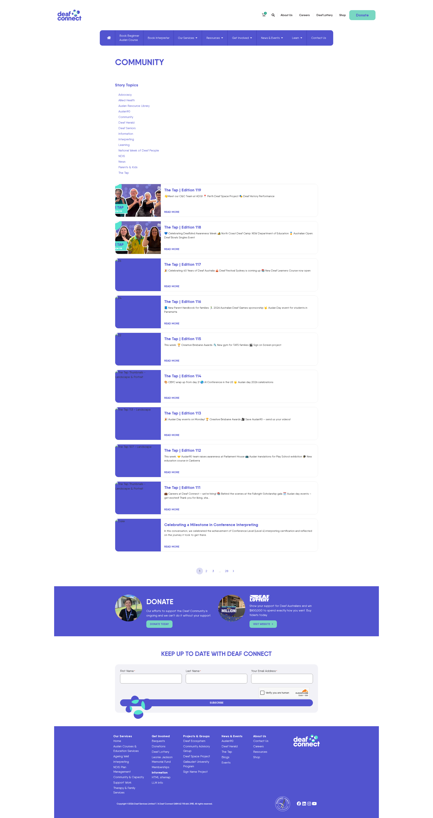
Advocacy (125, 94)
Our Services (122, 736)
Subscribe (216, 702)
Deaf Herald (126, 122)
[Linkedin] (304, 804)
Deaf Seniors (127, 128)
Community (125, 117)
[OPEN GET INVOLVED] (251, 38)
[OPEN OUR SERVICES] (196, 38)
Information (125, 133)
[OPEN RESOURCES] (222, 38)
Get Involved (161, 736)
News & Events (232, 736)
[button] (273, 15)
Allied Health (126, 100)
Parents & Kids (128, 167)
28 (226, 571)
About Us (286, 15)
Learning (124, 145)
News (122, 161)
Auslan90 (124, 111)
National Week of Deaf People (138, 150)
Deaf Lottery (324, 15)
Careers (304, 15)
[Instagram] (309, 804)
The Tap (123, 172)
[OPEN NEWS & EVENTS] (282, 38)
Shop (342, 15)
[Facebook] (299, 804)
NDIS (121, 156)
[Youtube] (314, 804)
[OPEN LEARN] (301, 38)
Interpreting (126, 139)
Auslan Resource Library (134, 106)
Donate (362, 15)
